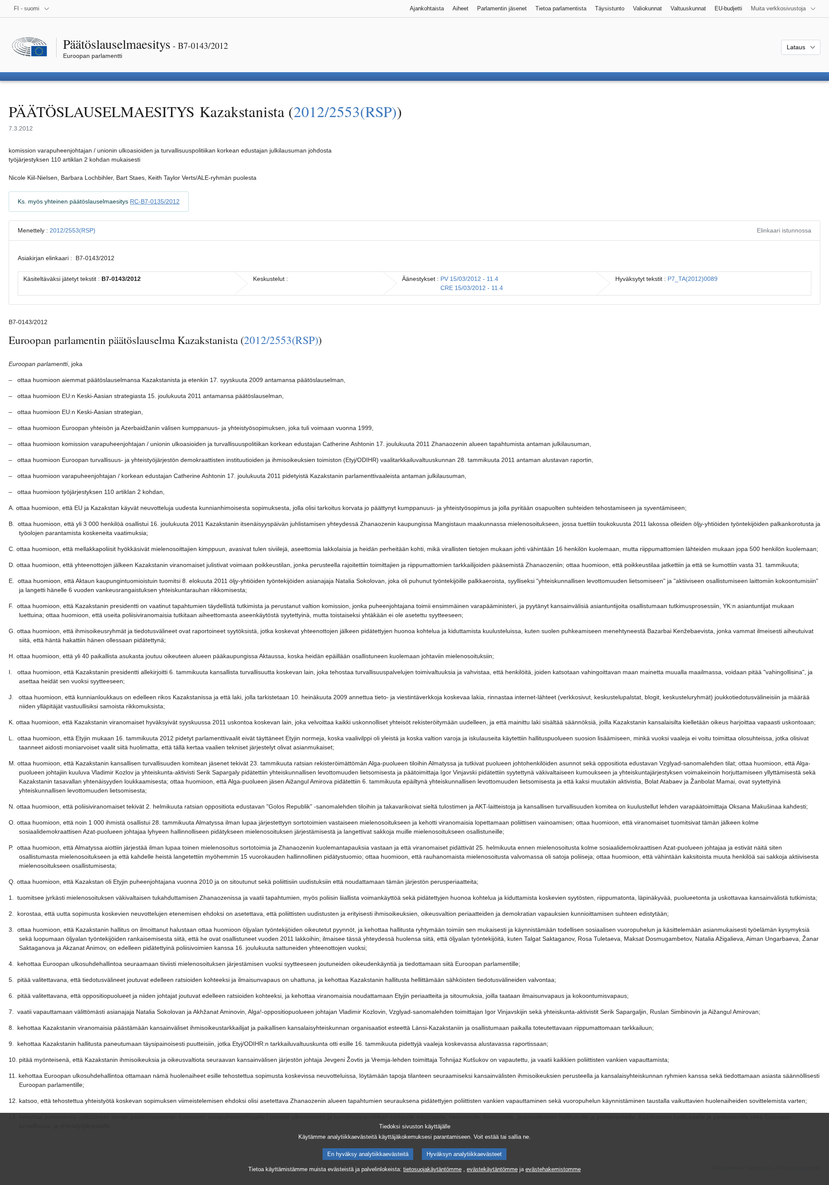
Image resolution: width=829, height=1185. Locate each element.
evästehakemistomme (553, 1169)
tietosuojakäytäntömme (432, 1169)
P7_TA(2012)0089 (693, 278)
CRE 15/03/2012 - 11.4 (471, 287)
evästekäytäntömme (492, 1169)
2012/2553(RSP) (345, 111)
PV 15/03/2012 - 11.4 (469, 278)
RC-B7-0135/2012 (155, 201)
